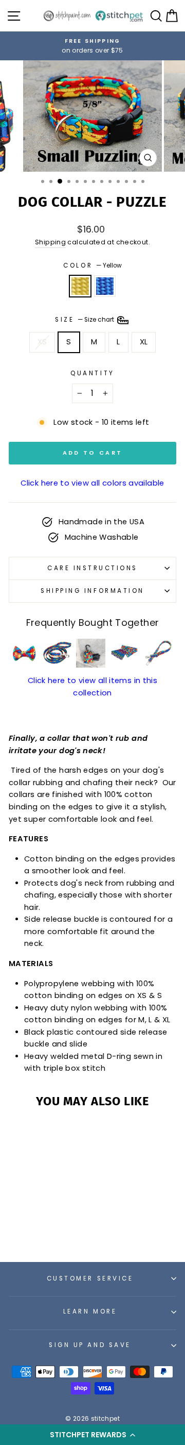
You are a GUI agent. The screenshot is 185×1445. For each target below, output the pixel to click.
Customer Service (90, 1278)
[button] (92, 1434)
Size (85, 320)
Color (92, 265)
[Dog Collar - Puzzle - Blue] (46, 1226)
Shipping (50, 242)
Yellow (80, 286)
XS (42, 342)
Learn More (90, 1311)
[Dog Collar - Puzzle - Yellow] (35, 1226)
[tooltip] (24, 653)
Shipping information (92, 591)
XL (144, 342)
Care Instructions (92, 568)
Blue (105, 286)
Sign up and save (90, 1345)
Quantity (92, 373)
